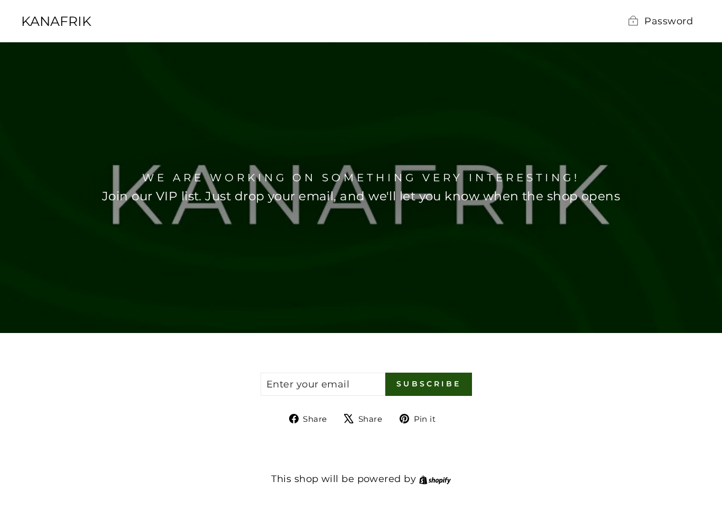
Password (668, 21)
